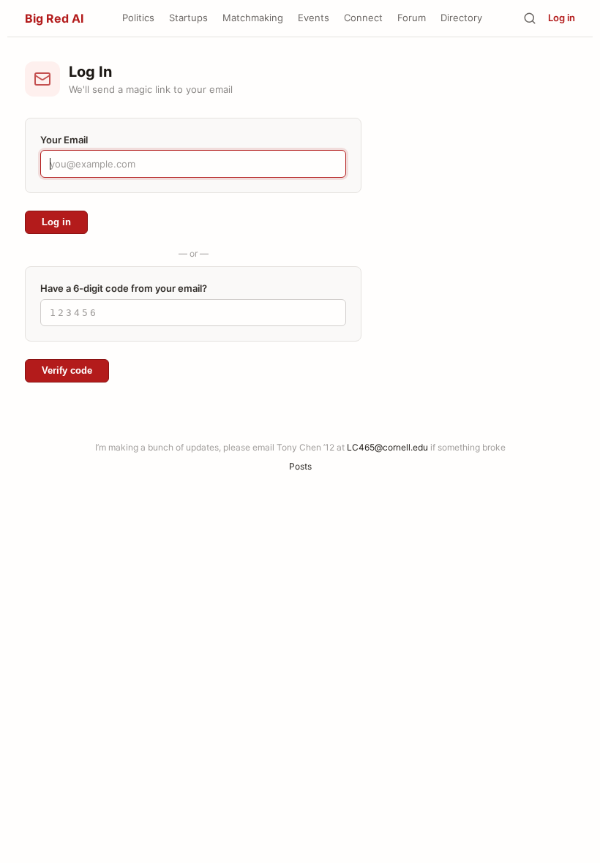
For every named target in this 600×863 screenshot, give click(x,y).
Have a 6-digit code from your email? (123, 288)
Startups (188, 17)
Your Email (64, 140)
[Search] (529, 18)
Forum (411, 17)
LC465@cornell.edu (387, 447)
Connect (363, 17)
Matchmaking (252, 17)
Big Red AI (54, 18)
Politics (138, 17)
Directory (461, 17)
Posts (300, 466)
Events (313, 17)
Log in (561, 17)
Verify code (67, 371)
